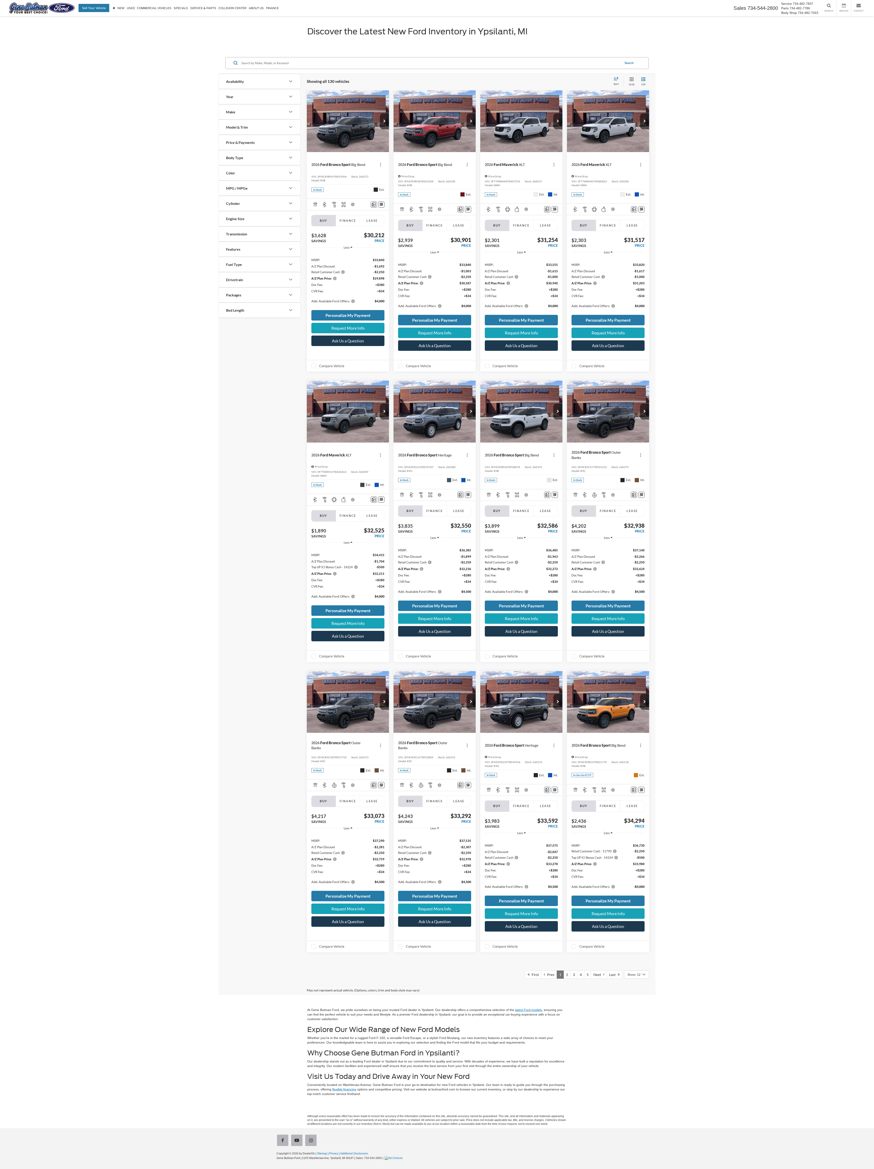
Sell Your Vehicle (94, 8)
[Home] (114, 8)
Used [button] (131, 8)
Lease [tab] (372, 220)
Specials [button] (181, 8)
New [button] (120, 8)
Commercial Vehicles (154, 8)
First (534, 974)
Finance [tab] (348, 220)
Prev (549, 974)
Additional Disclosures (354, 1153)
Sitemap (322, 1153)
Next (598, 974)
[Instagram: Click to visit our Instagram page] (311, 1141)
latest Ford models (528, 1010)
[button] (384, 121)
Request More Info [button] (348, 328)
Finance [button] (272, 8)
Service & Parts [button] (203, 8)
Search (629, 63)
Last (613, 974)
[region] (347, 280)
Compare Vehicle (331, 366)
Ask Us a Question (348, 340)
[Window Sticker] (381, 204)
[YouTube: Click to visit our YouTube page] (297, 1141)
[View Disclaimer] (353, 204)
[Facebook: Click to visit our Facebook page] (283, 1141)
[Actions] (380, 165)
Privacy (333, 1153)
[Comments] (374, 204)
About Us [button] (256, 8)
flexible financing (344, 1089)
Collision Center (232, 8)
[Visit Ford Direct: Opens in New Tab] (394, 1158)
